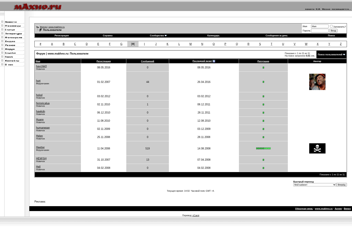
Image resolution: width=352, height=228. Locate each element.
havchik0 (41, 66)
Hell (38, 166)
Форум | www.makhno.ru (52, 27)
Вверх (347, 208)
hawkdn (40, 111)
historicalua (43, 103)
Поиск (331, 35)
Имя (305, 26)
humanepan (43, 127)
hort (38, 80)
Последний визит (202, 61)
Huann (40, 119)
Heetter (40, 147)
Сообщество (157, 35)
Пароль (306, 30)
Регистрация (62, 35)
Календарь (213, 35)
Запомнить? (339, 27)
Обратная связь (304, 208)
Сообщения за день (277, 35)
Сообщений (147, 61)
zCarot (195, 215)
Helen (39, 135)
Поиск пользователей (330, 54)
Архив (338, 208)
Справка (107, 35)
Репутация (263, 61)
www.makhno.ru (324, 208)
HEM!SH (41, 158)
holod (39, 95)
